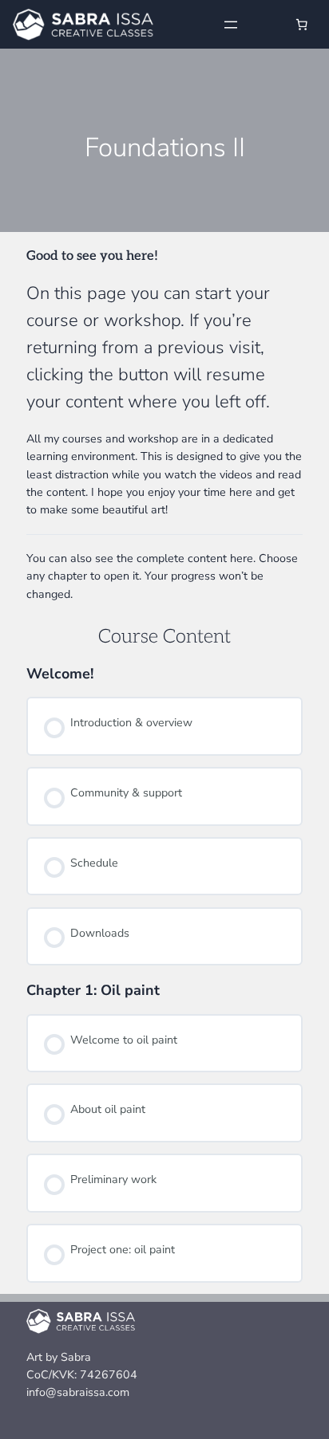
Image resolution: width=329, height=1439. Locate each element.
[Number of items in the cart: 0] (301, 24)
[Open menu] (230, 24)
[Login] (266, 23)
